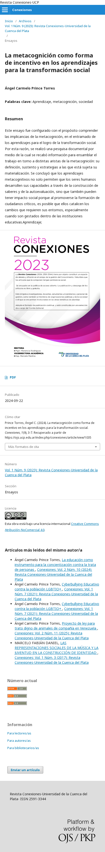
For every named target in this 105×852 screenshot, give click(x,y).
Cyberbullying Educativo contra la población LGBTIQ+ (57, 586)
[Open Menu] (5, 10)
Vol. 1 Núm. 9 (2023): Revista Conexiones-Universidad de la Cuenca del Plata (48, 28)
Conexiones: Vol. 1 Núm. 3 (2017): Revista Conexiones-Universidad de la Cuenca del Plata (52, 660)
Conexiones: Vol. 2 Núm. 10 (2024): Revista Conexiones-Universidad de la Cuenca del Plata (53, 574)
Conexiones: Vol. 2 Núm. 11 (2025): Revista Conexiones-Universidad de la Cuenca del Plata (52, 635)
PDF (13, 377)
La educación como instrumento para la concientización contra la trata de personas (55, 564)
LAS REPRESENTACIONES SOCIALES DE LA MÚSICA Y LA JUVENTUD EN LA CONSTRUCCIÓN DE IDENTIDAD (56, 648)
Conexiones (22, 10)
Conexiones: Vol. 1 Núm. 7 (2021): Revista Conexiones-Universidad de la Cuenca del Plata (56, 594)
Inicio (9, 21)
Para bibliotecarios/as (23, 748)
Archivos (25, 21)
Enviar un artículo (25, 770)
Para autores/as (19, 740)
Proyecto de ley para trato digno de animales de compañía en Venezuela (56, 626)
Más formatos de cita (23, 446)
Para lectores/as (19, 733)
